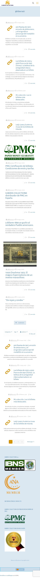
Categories (8, 332)
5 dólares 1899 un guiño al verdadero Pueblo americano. (19, 223)
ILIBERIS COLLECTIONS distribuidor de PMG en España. (16, 195)
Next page (30, 441)
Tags (15, 332)
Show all (33, 334)
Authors (24, 332)
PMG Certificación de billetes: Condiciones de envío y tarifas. (19, 167)
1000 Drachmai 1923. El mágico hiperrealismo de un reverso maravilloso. (18, 275)
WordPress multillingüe (6, 575)
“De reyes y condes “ (14, 300)
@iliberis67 (10, 22)
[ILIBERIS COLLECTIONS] (7, 3)
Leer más (32, 49)
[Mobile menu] (37, 3)
